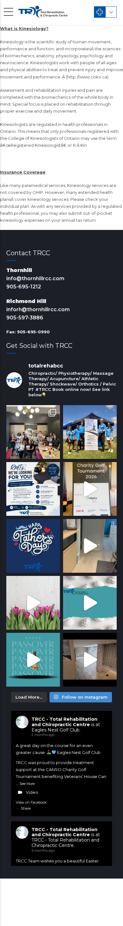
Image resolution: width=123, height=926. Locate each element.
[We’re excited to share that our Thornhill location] (90, 660)
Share (26, 808)
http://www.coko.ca (87, 76)
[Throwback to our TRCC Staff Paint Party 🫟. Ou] (33, 432)
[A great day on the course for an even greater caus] (90, 489)
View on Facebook (31, 802)
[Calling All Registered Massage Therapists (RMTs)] (33, 489)
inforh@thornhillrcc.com (38, 309)
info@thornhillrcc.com (35, 278)
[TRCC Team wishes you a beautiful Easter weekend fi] (90, 603)
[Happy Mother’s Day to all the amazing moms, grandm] (33, 603)
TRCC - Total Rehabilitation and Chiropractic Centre (64, 721)
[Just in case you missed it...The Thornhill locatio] (90, 546)
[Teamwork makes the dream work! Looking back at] (90, 432)
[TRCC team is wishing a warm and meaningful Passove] (33, 660)
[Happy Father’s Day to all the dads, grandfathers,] (33, 546)
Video (32, 792)
